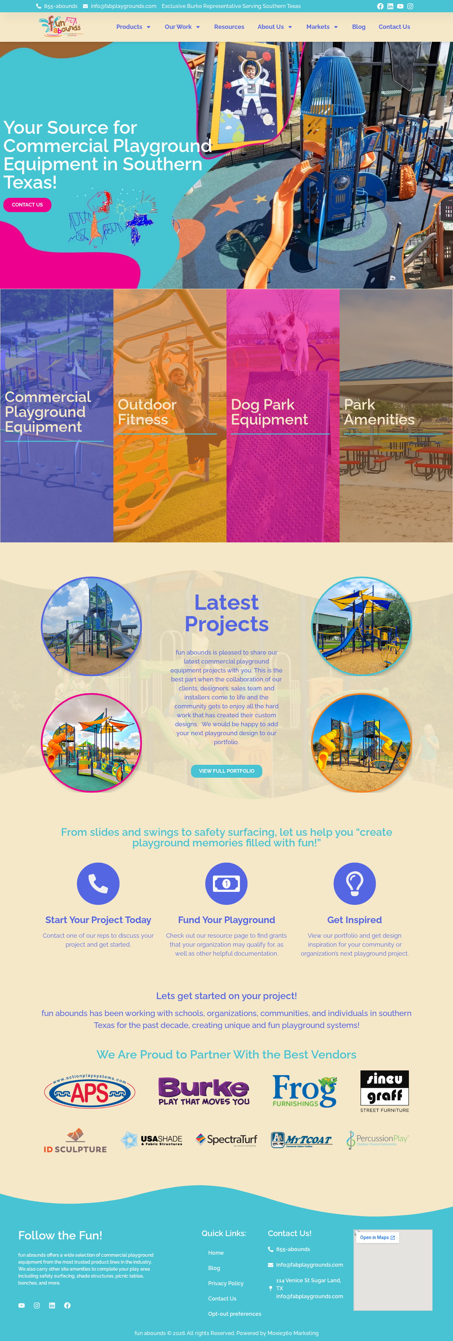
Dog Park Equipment (269, 412)
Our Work (178, 26)
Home (216, 1253)
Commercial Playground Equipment (48, 411)
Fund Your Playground (226, 919)
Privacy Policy (226, 1283)
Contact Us (394, 26)
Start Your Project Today (98, 919)
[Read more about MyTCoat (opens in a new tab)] (302, 1146)
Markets (318, 26)
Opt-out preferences (234, 1314)
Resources (229, 26)
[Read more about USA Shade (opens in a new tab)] (151, 1147)
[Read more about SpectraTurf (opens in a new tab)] (226, 1145)
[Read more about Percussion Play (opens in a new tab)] (378, 1147)
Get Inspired (354, 919)
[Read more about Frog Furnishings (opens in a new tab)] (305, 1105)
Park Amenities (379, 412)
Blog (358, 26)
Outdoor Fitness (147, 412)
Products (129, 26)
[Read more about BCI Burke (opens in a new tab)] (204, 1103)
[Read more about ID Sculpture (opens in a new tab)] (75, 1150)
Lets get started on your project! (226, 995)
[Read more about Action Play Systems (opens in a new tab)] (89, 1106)
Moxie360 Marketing (293, 1333)
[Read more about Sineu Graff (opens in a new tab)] (384, 1110)
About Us (271, 26)
